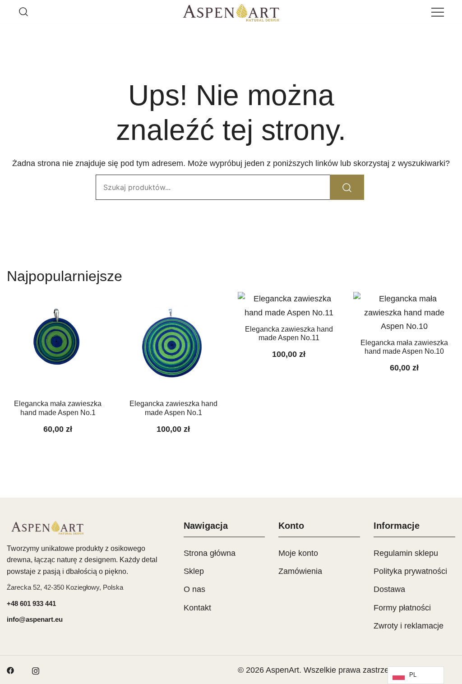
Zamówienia (300, 571)
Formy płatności (402, 607)
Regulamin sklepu (406, 553)
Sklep (194, 571)
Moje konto (298, 553)
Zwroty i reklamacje (409, 625)
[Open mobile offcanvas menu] (437, 11)
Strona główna (210, 553)
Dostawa (389, 589)
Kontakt (197, 607)
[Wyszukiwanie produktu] (23, 11)
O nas (194, 589)
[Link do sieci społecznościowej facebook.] (10, 670)
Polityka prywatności (410, 571)
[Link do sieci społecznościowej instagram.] (35, 670)
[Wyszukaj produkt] (347, 187)
